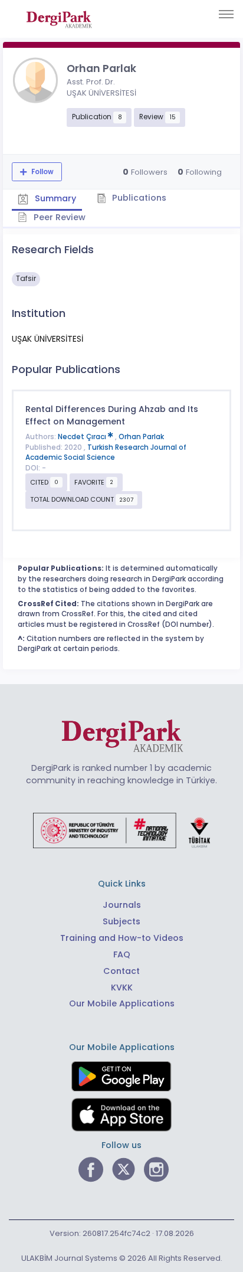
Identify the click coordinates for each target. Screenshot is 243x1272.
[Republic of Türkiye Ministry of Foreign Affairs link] (121, 830)
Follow (41, 171)
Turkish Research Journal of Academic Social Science (105, 453)
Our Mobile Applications (122, 1003)
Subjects (121, 921)
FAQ (121, 954)
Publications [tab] (138, 198)
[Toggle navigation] (226, 14)
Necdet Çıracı (83, 437)
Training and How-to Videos (121, 938)
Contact (121, 971)
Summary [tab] (54, 199)
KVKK (122, 987)
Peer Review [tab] (58, 217)
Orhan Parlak (141, 437)
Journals (122, 905)
